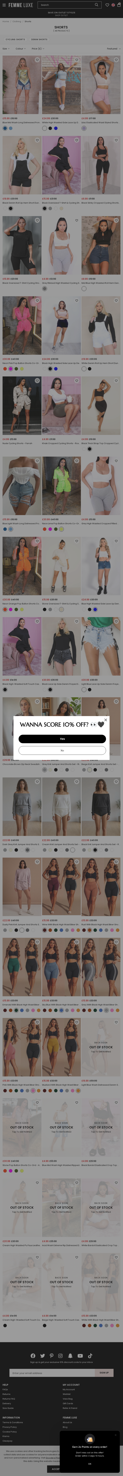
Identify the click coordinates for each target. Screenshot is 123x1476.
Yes (62, 738)
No (62, 750)
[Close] (106, 720)
